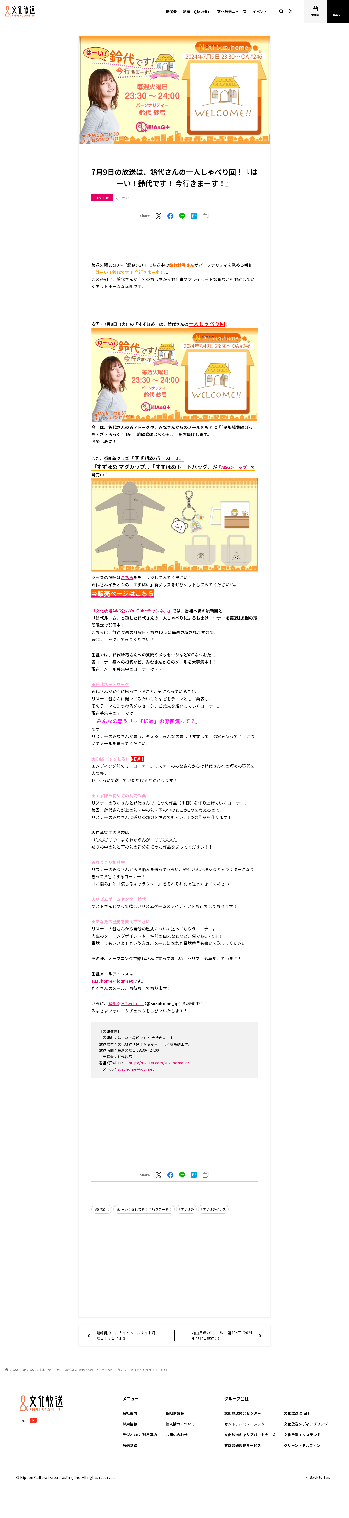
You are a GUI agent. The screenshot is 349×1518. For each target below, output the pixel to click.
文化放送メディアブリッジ (306, 1423)
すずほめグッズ (214, 1209)
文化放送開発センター (242, 1413)
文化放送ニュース (231, 11)
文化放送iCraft (296, 1413)
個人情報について (180, 1423)
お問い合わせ (177, 1434)
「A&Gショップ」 (234, 467)
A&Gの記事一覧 (40, 1370)
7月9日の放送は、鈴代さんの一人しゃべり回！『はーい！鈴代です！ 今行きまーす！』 (112, 1370)
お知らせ (102, 198)
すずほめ (187, 1209)
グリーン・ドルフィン (302, 1445)
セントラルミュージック (244, 1423)
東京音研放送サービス (242, 1445)
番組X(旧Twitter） (126, 1003)
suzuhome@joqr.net (136, 1069)
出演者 (171, 11)
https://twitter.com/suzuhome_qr (159, 1062)
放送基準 (130, 1445)
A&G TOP (19, 1370)
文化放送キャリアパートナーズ (250, 1434)
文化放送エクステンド (302, 1434)
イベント (259, 11)
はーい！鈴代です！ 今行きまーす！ (145, 1209)
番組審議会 (175, 1413)
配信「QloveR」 (197, 11)
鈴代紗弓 (102, 1209)
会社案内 (130, 1413)
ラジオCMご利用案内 (140, 1434)
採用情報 (130, 1423)
